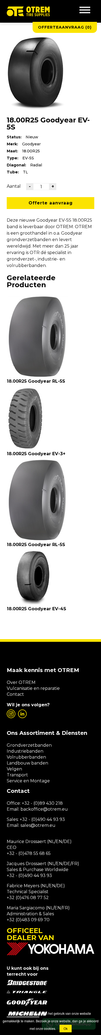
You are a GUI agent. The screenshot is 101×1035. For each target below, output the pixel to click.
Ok (66, 1028)
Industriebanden (25, 751)
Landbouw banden (27, 763)
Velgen (14, 769)
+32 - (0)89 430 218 (42, 803)
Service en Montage (28, 780)
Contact (15, 694)
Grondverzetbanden (29, 745)
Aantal (14, 186)
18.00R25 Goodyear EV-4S (36, 608)
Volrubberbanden (26, 757)
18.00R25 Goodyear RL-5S (36, 381)
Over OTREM (21, 682)
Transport (17, 774)
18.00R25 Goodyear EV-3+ (36, 453)
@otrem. (52, 809)
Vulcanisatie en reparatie (33, 688)
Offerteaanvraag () (65, 27)
